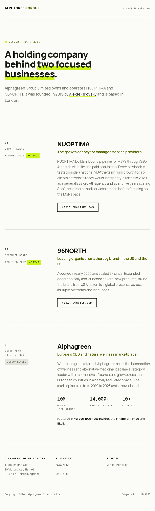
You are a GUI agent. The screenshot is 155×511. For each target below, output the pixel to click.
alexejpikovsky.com (136, 8)
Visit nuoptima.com (78, 207)
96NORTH (71, 250)
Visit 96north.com (77, 302)
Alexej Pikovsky (82, 94)
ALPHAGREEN (22, 8)
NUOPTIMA (73, 144)
